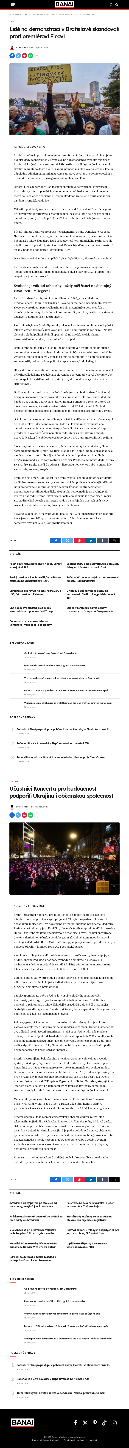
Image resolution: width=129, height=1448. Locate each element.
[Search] (116, 4)
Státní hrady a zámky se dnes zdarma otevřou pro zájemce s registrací (89, 1218)
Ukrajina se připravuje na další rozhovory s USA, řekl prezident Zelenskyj (35, 592)
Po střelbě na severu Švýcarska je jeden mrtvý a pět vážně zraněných (90, 1204)
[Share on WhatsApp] (30, 55)
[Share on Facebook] (12, 55)
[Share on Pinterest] (24, 55)
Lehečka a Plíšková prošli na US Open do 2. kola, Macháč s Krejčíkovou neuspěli (66, 690)
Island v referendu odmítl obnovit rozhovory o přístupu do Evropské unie (90, 609)
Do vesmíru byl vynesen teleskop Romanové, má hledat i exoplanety (30, 623)
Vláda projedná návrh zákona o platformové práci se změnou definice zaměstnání (68, 703)
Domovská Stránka (18, 14)
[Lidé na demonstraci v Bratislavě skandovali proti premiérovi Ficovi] (64, 99)
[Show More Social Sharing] (36, 55)
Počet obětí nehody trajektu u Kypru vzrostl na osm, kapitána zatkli (93, 579)
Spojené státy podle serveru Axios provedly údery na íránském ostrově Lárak (93, 565)
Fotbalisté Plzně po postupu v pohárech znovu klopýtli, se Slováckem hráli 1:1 (63, 729)
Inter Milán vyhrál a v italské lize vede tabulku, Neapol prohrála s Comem (61, 757)
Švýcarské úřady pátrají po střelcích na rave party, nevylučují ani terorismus (33, 1204)
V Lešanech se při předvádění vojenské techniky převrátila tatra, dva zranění (32, 1231)
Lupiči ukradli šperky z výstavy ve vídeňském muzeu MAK (87, 1245)
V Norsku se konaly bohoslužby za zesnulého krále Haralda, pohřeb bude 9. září (91, 594)
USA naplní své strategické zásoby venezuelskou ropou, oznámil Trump (31, 609)
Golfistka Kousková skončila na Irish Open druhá (50, 653)
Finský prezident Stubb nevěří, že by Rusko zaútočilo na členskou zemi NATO (35, 579)
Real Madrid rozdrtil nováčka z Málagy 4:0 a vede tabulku (54, 665)
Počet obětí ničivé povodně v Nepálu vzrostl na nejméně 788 (35, 565)
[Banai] (64, 4)
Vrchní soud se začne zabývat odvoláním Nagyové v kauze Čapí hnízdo (62, 678)
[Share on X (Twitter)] (18, 55)
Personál (23, 47)
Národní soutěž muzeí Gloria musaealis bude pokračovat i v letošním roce (32, 1258)
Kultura (14, 781)
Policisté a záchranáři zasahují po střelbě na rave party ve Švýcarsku (35, 1218)
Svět (11, 22)
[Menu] (13, 4)
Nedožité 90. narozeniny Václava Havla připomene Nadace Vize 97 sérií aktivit (32, 1245)
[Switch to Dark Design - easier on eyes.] (111, 4)
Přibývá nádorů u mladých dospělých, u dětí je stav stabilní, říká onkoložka (93, 1231)
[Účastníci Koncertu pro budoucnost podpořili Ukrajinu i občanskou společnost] (64, 858)
